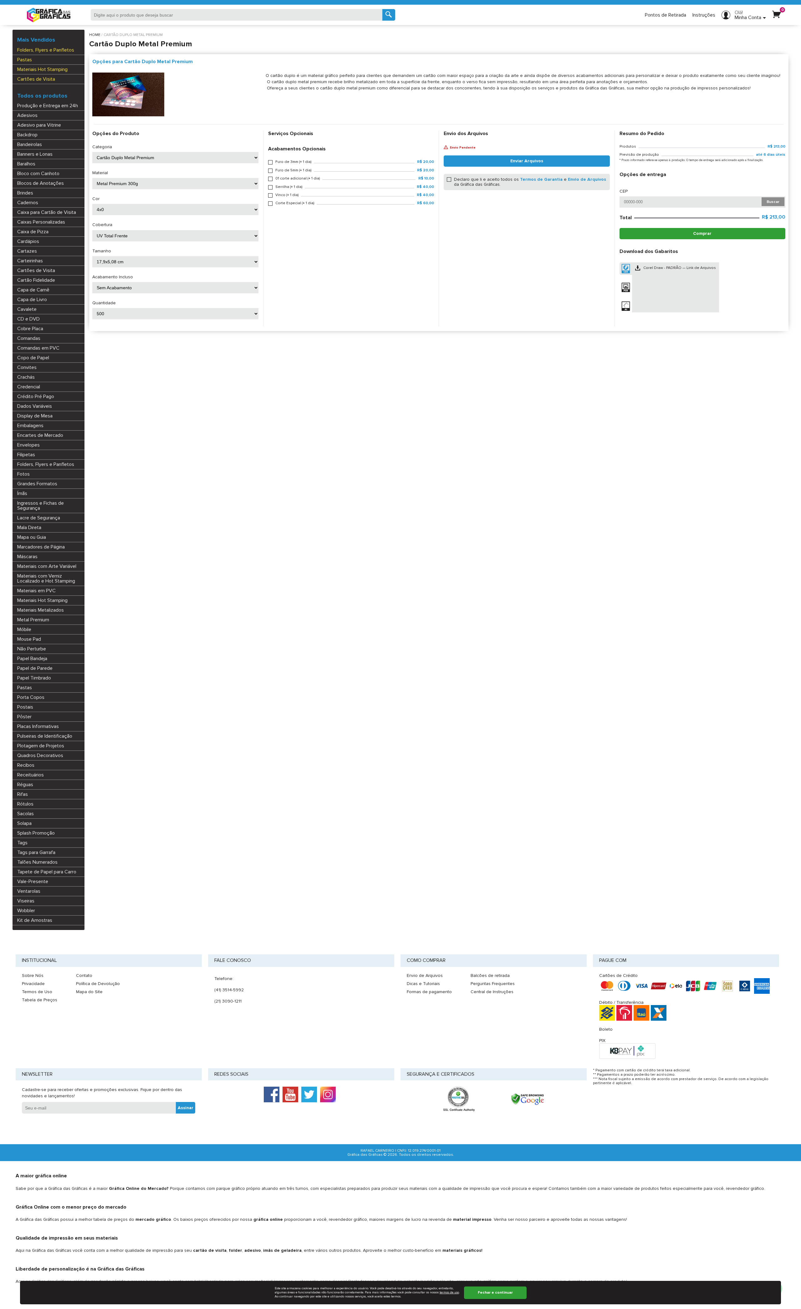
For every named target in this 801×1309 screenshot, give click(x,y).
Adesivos (27, 115)
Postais (25, 707)
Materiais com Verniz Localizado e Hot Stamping (46, 578)
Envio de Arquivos (587, 179)
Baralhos (26, 164)
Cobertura (102, 224)
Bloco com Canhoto (38, 173)
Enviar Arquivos (526, 161)
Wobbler (26, 910)
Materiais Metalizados (40, 610)
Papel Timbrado (34, 678)
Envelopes (28, 445)
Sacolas (25, 814)
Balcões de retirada (490, 975)
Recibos (25, 765)
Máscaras (27, 556)
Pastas (24, 60)
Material (100, 172)
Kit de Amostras (34, 920)
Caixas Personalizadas (41, 222)
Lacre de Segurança (38, 518)
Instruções (703, 15)
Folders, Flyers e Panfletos (45, 50)
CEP (624, 191)
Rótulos (25, 804)
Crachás (26, 377)
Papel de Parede (35, 668)
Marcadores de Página (41, 547)
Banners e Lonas (35, 154)
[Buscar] (388, 15)
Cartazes (27, 251)
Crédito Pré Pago (35, 396)
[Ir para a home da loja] (48, 15)
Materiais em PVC (36, 591)
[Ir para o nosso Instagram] (328, 1094)
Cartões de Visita (36, 79)
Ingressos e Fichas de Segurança (40, 505)
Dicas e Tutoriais (423, 983)
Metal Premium (33, 620)
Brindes (25, 193)
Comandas (28, 338)
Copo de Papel (33, 358)
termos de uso (449, 1292)
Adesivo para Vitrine (39, 125)
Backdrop (27, 135)
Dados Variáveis (34, 406)
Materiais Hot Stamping (42, 69)
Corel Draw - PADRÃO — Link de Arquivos (679, 267)
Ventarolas (28, 891)
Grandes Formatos (37, 484)
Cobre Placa (30, 329)
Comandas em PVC (38, 348)
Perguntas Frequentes (493, 983)
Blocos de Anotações (40, 183)
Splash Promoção (36, 833)
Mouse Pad (29, 639)
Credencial (28, 387)
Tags (22, 843)
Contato (84, 975)
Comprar (702, 233)
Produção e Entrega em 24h (47, 106)
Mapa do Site (89, 991)
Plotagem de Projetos (40, 746)
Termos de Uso (37, 991)
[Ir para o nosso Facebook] (271, 1094)
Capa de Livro (32, 299)
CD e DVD (28, 319)
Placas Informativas (38, 726)
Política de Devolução (98, 983)
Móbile (24, 629)
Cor (95, 198)
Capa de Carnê (33, 290)
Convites (27, 367)
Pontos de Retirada (665, 15)
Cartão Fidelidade (36, 280)
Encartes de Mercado (40, 435)
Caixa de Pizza (32, 232)
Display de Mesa (35, 416)
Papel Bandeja (32, 658)
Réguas (25, 784)
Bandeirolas (29, 144)
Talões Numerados (37, 862)
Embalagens (30, 425)
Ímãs (22, 493)
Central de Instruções (492, 991)
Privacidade (33, 983)
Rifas (22, 794)
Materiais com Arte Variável (46, 566)
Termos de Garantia (541, 179)
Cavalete (27, 309)
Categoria (102, 146)
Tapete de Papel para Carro (46, 872)
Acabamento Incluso (112, 277)
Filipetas (26, 455)
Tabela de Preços (39, 1000)
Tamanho (101, 251)
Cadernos (27, 203)
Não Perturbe (31, 649)
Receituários (30, 775)
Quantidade (104, 303)
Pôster (24, 717)
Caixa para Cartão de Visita (46, 212)
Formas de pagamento (429, 991)
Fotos (23, 474)
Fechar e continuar (495, 1292)
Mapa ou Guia (31, 537)
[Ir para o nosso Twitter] (309, 1094)
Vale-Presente (32, 881)
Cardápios (28, 241)
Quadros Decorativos (40, 755)
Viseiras (25, 901)
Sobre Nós (32, 975)
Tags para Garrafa (36, 852)
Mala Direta (29, 527)
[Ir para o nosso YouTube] (290, 1094)
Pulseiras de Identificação (44, 736)
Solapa (24, 823)
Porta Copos (30, 697)
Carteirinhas (30, 261)
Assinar (185, 1107)
